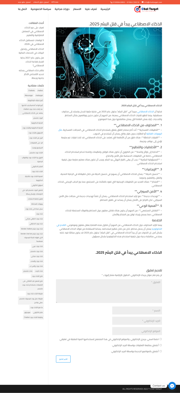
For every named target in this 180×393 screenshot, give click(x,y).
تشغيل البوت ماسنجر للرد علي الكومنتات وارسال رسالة (32, 192)
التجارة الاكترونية (37, 122)
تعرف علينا (91, 9)
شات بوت (39, 213)
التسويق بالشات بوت (36, 132)
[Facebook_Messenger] (172, 385)
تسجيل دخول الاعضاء (41, 2)
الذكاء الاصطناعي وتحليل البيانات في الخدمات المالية (31, 51)
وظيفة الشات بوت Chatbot (33, 317)
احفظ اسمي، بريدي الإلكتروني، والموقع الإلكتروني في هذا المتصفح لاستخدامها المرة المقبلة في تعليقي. (109, 339)
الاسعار (77, 9)
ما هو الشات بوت (36, 307)
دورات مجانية (62, 9)
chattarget (39, 95)
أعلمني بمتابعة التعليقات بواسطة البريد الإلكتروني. (135, 345)
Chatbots (31, 90)
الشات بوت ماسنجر (36, 152)
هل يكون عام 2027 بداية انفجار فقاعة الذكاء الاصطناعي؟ (32, 61)
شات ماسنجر (27, 271)
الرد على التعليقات (36, 142)
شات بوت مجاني (37, 256)
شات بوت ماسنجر (37, 251)
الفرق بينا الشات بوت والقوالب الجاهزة (32, 159)
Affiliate (54, 2)
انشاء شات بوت (37, 171)
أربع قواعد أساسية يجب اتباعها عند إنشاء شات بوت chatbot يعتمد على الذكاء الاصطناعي (32, 109)
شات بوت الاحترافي (36, 223)
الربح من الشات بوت (36, 137)
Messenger (29, 95)
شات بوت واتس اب (36, 266)
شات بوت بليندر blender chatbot (32, 228)
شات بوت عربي (37, 246)
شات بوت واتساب (37, 261)
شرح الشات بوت (37, 276)
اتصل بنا (22, 9)
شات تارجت (39, 271)
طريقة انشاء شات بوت (35, 293)
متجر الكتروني (38, 312)
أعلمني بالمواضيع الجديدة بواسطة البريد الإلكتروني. (135, 351)
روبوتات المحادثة (37, 204)
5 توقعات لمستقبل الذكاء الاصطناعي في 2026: (31, 42)
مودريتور (27, 312)
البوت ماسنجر (38, 118)
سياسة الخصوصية (41, 9)
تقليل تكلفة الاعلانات (35, 198)
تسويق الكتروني (37, 185)
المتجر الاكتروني (37, 166)
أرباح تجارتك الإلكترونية (35, 100)
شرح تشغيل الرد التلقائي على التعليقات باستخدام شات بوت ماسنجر (32, 284)
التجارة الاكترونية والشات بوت (32, 127)
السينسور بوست (37, 147)
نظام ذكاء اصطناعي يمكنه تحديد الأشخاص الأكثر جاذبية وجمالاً (31, 74)
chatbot (40, 90)
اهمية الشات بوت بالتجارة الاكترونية (34, 178)
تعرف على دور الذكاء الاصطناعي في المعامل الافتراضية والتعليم (33, 31)
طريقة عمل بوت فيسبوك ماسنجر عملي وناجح (31, 300)
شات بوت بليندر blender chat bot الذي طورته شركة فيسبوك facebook (32, 237)
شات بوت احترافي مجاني (34, 218)
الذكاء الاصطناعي (145, 111)
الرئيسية (105, 9)
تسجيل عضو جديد (24, 2)
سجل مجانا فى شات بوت (34, 208)
